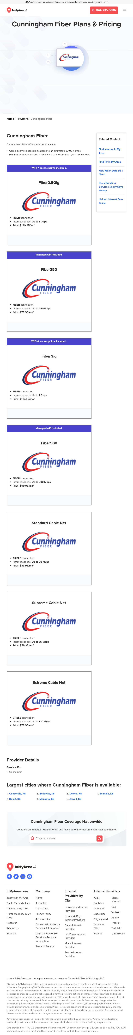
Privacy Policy (43, 914)
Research (12, 923)
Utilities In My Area (17, 908)
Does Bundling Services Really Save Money (111, 186)
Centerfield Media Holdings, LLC (86, 978)
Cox (113, 907)
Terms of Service (45, 946)
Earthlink (99, 903)
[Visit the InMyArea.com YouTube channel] (29, 876)
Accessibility (43, 919)
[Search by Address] (100, 838)
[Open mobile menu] (124, 10)
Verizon (115, 912)
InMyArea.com (23, 978)
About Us (41, 903)
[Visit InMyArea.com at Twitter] (16, 876)
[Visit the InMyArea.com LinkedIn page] (22, 876)
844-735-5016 (105, 10)
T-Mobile (116, 928)
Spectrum (99, 914)
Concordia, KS (17, 793)
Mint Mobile (118, 933)
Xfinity (115, 917)
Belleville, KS (47, 793)
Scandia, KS (107, 793)
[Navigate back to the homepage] (17, 10)
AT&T (97, 897)
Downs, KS (75, 793)
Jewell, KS (75, 799)
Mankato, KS (46, 799)
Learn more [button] (101, 2)
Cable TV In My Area (18, 903)
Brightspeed (101, 919)
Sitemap (11, 933)
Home (39, 897)
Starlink (98, 933)
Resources (12, 928)
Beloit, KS (15, 799)
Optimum (99, 908)
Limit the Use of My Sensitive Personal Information (47, 937)
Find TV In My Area (110, 162)
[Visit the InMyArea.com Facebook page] (9, 876)
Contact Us (42, 908)
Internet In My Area (17, 897)
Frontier (115, 923)
